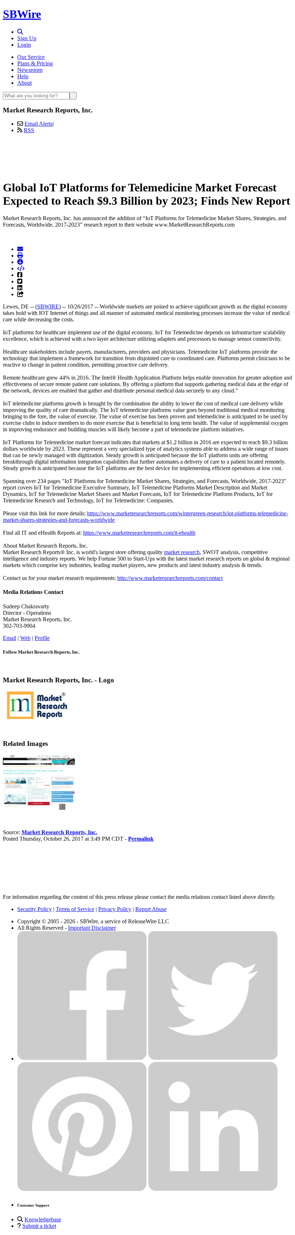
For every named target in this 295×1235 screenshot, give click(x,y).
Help (22, 76)
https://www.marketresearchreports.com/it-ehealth (139, 533)
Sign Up (26, 38)
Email (9, 638)
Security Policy (34, 909)
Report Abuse (151, 909)
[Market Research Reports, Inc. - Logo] (37, 718)
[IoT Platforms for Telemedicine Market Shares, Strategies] (39, 808)
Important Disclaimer (92, 928)
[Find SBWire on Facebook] (82, 1058)
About (24, 83)
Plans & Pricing (35, 63)
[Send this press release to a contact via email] (20, 249)
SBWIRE (48, 306)
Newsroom (29, 70)
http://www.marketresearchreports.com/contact (170, 578)
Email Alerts (38, 124)
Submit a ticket (39, 1226)
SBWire (22, 14)
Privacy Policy (114, 909)
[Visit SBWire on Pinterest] (82, 1189)
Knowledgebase (42, 1219)
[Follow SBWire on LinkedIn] (213, 1189)
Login (24, 45)
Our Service (31, 57)
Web (25, 638)
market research (182, 552)
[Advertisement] (147, 155)
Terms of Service (75, 909)
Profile (42, 638)
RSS (29, 130)
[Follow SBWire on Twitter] (213, 1058)
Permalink (141, 839)
